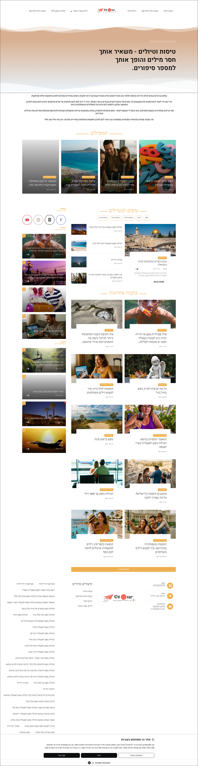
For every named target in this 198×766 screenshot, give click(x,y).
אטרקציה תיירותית (47, 584)
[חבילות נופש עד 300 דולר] (96, 473)
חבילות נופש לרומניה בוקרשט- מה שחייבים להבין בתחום (32, 671)
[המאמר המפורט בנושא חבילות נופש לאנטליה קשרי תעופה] (150, 419)
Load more (123, 569)
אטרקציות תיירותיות (25, 584)
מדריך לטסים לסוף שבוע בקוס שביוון (48, 392)
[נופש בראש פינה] (96, 419)
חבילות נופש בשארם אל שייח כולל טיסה (105, 228)
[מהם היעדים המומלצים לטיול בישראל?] (150, 240)
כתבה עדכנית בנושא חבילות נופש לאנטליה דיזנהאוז (34, 714)
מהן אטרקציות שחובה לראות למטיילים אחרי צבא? (45, 444)
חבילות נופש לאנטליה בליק (44, 628)
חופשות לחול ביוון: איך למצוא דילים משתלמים (100, 391)
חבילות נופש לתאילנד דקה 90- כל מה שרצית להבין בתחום (31, 677)
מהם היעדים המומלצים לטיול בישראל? (152, 263)
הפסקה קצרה (128, 218)
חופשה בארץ (103, 218)
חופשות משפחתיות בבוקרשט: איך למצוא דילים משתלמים (151, 548)
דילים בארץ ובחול (80, 11)
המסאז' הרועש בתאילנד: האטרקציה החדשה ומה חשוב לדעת (42, 183)
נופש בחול (169, 177)
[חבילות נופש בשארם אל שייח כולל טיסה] (78, 229)
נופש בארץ (162, 258)
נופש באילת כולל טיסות (45, 733)
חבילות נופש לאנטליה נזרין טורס (41, 652)
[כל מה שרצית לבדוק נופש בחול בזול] (150, 368)
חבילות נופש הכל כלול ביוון (44, 615)
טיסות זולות (168, 11)
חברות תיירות (116, 260)
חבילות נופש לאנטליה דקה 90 (42, 634)
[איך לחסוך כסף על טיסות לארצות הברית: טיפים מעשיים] (78, 278)
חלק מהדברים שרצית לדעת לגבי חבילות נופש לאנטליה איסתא (29, 696)
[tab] (147, 218)
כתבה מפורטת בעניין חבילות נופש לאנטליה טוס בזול (80, 183)
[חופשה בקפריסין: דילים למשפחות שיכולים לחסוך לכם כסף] (96, 524)
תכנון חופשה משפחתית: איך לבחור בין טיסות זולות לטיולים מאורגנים (119, 183)
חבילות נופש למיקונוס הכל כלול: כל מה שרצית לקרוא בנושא (30, 665)
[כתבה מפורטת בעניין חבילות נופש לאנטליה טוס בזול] (79, 167)
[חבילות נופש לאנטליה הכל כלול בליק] (78, 245)
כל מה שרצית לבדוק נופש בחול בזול (152, 391)
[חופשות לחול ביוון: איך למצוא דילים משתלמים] (96, 368)
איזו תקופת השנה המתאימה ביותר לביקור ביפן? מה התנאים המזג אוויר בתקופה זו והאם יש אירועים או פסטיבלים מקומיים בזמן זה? (97, 338)
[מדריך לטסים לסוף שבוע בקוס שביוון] (44, 387)
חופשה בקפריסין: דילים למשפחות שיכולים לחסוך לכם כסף (98, 548)
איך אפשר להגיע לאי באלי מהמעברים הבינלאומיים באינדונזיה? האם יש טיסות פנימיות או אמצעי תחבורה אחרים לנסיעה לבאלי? (46, 364)
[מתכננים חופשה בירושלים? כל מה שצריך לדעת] (150, 473)
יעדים (139, 218)
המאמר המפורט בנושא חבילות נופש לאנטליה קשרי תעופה (150, 443)
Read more (159, 282)
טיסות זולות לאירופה (150, 11)
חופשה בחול (116, 218)
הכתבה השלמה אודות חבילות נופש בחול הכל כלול (45, 303)
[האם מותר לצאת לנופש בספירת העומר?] (157, 167)
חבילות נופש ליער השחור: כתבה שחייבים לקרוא (35, 658)
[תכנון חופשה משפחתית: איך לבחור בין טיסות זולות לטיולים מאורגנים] (118, 167)
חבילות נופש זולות (20, 615)
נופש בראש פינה (103, 439)
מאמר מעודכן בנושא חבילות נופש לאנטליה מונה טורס (33, 720)
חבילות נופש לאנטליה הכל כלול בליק (107, 244)
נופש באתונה (25, 733)
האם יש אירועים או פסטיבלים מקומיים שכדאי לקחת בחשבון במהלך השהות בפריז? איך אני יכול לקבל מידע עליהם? (44, 277)
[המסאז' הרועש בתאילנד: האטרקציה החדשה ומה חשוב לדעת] (40, 167)
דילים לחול (132, 11)
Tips (146, 218)
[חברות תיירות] (78, 262)
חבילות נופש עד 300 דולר (98, 494)
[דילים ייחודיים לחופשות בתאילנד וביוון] (44, 326)
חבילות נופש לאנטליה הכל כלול (42, 640)
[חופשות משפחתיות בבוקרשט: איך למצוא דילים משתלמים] (150, 524)
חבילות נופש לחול (58, 11)
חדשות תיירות (49, 689)
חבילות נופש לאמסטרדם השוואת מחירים (38, 621)
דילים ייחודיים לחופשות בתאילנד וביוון (47, 331)
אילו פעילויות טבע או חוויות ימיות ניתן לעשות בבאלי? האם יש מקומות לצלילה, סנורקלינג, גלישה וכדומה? (151, 338)
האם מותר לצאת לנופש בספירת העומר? (160, 183)
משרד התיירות (13, 727)
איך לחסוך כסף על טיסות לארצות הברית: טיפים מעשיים (105, 276)
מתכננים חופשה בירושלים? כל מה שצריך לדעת (151, 496)
